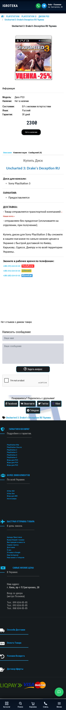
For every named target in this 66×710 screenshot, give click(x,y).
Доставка (11, 547)
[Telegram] (44, 5)
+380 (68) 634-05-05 (11, 276)
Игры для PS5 (12, 465)
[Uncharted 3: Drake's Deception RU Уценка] (33, 57)
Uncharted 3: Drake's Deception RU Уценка (24, 19)
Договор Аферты (15, 669)
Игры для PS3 (12, 460)
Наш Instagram (12, 555)
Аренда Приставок (14, 537)
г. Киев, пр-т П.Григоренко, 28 (23, 587)
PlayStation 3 (12, 452)
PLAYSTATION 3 (28, 16)
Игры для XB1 (12, 496)
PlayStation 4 (12, 455)
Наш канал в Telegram (15, 558)
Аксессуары (11, 499)
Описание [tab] (7, 152)
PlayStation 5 (12, 457)
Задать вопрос (34, 369)
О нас (9, 550)
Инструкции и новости (16, 542)
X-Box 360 (10, 491)
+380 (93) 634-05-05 (11, 271)
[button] (59, 692)
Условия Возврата (16, 656)
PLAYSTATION (12, 16)
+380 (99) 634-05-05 (11, 266)
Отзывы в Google (13, 552)
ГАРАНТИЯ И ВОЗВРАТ (19, 429)
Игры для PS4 (12, 463)
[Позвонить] (38, 5)
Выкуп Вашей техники (15, 540)
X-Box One (11, 494)
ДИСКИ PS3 (43, 16)
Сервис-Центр (12, 545)
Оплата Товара (14, 643)
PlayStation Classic (14, 447)
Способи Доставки (16, 630)
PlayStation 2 (12, 450)
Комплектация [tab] (20, 152)
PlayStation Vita (13, 445)
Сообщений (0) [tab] (35, 152)
